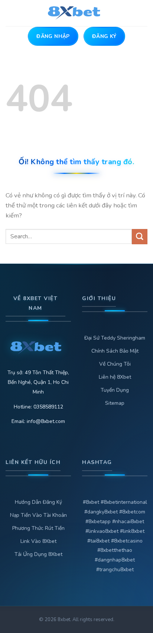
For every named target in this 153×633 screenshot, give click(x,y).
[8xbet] (76, 13)
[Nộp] (139, 236)
